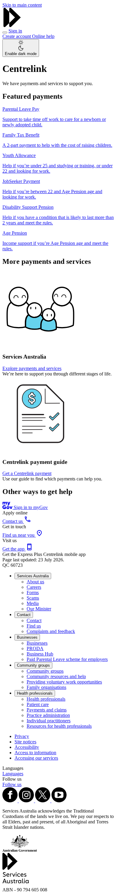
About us (35, 581)
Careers (34, 587)
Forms (33, 592)
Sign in (15, 30)
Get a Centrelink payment (26, 473)
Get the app (14, 548)
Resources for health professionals (59, 726)
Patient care (38, 704)
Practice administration (48, 715)
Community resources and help (56, 676)
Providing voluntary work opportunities (64, 681)
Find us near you (19, 535)
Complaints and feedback (51, 631)
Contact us (13, 521)
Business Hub (40, 653)
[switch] (20, 48)
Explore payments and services (31, 368)
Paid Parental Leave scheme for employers (67, 659)
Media (33, 603)
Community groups (33, 665)
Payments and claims (47, 709)
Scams (33, 597)
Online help (43, 36)
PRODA (35, 648)
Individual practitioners (48, 720)
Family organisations (46, 687)
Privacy (22, 736)
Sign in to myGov (30, 507)
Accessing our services (36, 758)
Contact (24, 615)
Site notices (25, 741)
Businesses (27, 637)
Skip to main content (22, 5)
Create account (17, 36)
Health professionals (35, 693)
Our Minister (39, 608)
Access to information (35, 752)
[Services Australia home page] (12, 25)
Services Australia (33, 576)
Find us (34, 625)
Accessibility (27, 747)
